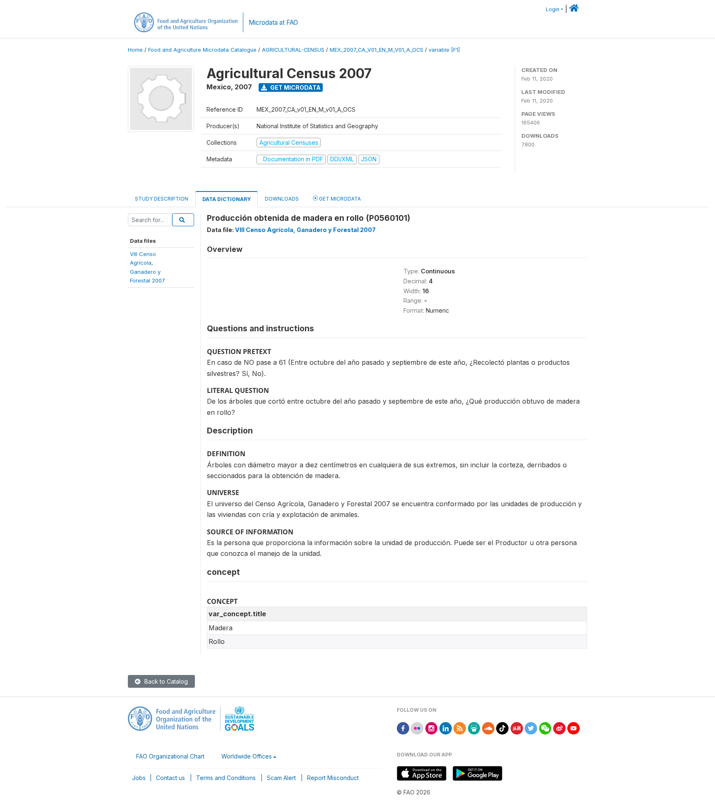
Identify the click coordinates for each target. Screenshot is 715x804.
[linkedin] (445, 727)
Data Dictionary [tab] (226, 199)
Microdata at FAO (273, 22)
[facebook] (403, 727)
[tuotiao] (517, 727)
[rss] (459, 727)
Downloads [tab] (282, 199)
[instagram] (431, 727)
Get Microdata (295, 87)
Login (552, 9)
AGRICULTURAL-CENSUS (293, 50)
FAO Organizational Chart (170, 756)
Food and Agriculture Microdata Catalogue (202, 50)
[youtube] (573, 727)
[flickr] (417, 727)
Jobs (139, 777)
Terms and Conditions (226, 777)
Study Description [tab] (161, 199)
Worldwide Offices (246, 756)
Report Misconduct (333, 777)
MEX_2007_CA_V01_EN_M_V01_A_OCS (376, 50)
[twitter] (531, 727)
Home (135, 50)
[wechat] (545, 727)
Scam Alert (281, 777)
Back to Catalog (165, 681)
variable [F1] (444, 50)
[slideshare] (474, 727)
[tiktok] (502, 727)
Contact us (170, 777)
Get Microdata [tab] (339, 199)
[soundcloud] (488, 727)
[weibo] (559, 727)
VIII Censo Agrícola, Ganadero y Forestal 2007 (305, 229)
